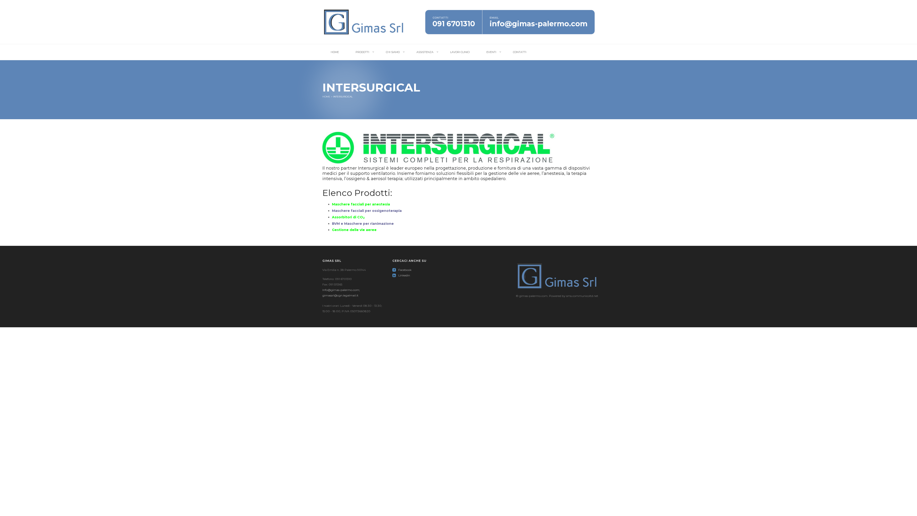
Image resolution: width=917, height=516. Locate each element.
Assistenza (424, 52)
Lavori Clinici (460, 52)
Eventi (491, 52)
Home (335, 52)
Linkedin (401, 275)
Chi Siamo (393, 52)
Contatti (519, 52)
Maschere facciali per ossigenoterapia (367, 211)
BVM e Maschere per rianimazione (363, 223)
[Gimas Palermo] (363, 22)
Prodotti (362, 52)
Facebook (401, 270)
